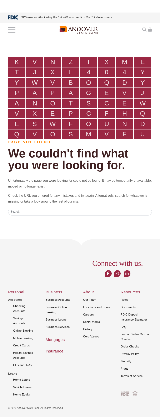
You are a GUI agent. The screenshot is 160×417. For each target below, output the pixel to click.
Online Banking (23, 330)
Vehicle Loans (22, 387)
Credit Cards (21, 345)
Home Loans (21, 379)
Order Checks (130, 346)
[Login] (150, 30)
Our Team (89, 299)
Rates (124, 299)
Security (126, 361)
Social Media (91, 321)
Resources (130, 292)
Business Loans (56, 319)
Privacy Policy (130, 353)
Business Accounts (58, 299)
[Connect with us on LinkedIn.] (127, 273)
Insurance (55, 351)
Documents (128, 307)
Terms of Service (132, 376)
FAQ (123, 326)
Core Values (91, 336)
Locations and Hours (96, 307)
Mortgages (55, 339)
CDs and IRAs (22, 365)
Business (54, 292)
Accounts (15, 299)
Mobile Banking (23, 338)
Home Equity (21, 394)
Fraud (125, 368)
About (88, 292)
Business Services (58, 326)
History (87, 329)
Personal (16, 292)
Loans (12, 373)
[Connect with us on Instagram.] (117, 273)
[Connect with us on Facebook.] (108, 273)
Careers (88, 314)
